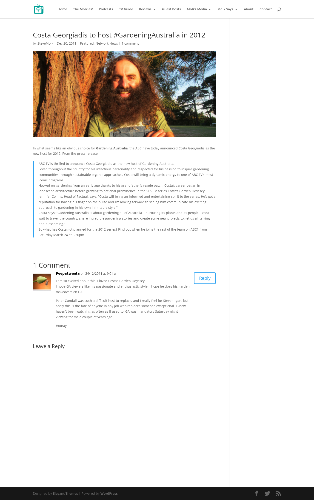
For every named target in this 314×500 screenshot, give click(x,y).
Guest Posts (171, 9)
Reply (205, 278)
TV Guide (126, 9)
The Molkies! (83, 9)
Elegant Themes (65, 493)
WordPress (109, 493)
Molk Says (225, 9)
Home (62, 9)
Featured (87, 43)
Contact (266, 9)
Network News (107, 43)
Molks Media (197, 9)
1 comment (130, 43)
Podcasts (106, 9)
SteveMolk (45, 43)
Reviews (145, 9)
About (249, 9)
